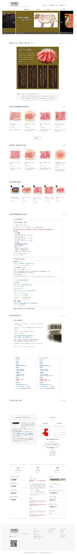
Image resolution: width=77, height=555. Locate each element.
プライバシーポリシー (38, 538)
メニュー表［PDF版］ (24, 295)
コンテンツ (48, 9)
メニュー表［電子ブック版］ (25, 299)
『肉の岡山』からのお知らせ (19, 258)
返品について (36, 532)
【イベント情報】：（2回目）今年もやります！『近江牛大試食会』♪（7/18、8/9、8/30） (40, 96)
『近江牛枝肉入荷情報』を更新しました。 (33, 94)
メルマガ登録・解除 (51, 529)
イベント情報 (20, 255)
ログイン (57, 5)
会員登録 (62, 531)
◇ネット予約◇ (21, 286)
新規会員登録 (51, 5)
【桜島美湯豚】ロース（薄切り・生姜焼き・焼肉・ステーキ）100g (60, 164)
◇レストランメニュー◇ (23, 292)
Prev (14, 22)
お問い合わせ (62, 536)
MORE (36, 138)
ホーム (35, 529)
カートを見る (62, 534)
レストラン (38, 9)
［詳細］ (51, 486)
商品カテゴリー (27, 9)
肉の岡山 (17, 357)
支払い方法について (37, 534)
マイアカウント (45, 5)
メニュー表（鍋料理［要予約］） (26, 297)
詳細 (51, 513)
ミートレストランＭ (43, 357)
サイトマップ (50, 532)
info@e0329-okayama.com (40, 491)
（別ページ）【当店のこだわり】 (29, 346)
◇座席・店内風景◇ (22, 304)
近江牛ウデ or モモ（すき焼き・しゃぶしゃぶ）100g (37, 199)
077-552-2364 (37, 490)
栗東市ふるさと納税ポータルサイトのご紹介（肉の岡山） (24, 308)
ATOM (51, 531)
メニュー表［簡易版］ (24, 294)
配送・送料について (37, 531)
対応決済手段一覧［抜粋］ (26, 388)
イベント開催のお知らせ (18, 219)
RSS (49, 531)
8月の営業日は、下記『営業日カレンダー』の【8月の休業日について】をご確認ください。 (41, 98)
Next (62, 22)
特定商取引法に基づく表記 (38, 536)
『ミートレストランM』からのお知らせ (21, 280)
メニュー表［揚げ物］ (24, 265)
